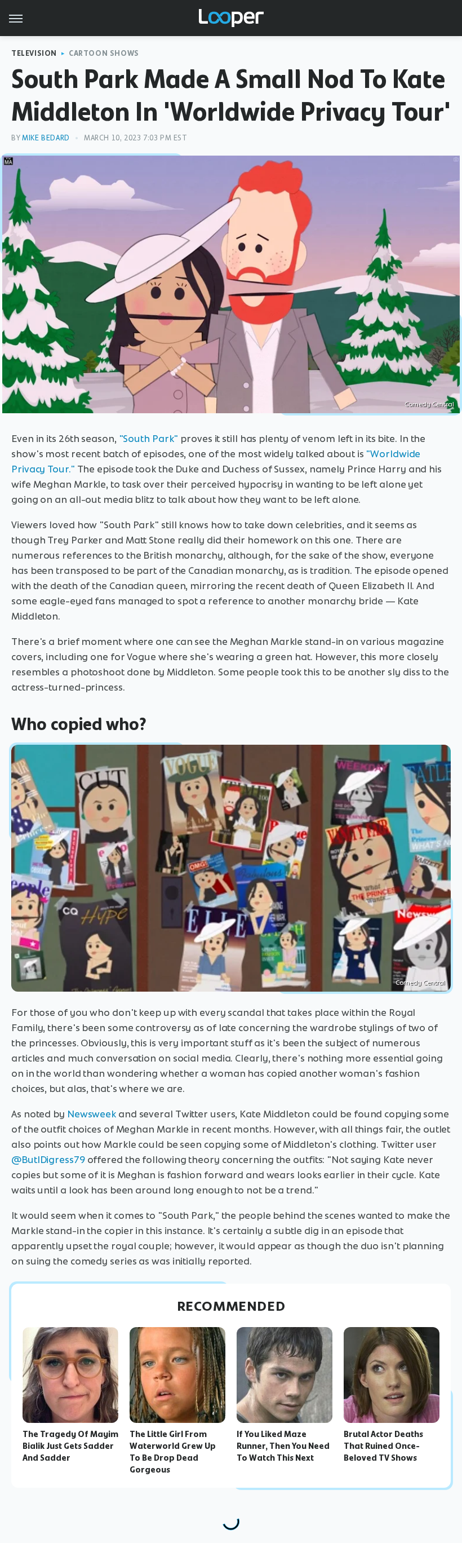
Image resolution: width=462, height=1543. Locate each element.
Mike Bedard (46, 138)
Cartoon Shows (104, 53)
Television (34, 53)
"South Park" (149, 438)
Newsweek (91, 1114)
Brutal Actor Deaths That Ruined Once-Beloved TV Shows (383, 1446)
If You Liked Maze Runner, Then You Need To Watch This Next (283, 1446)
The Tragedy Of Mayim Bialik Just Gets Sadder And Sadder (70, 1446)
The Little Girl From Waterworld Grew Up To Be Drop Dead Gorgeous (173, 1452)
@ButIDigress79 (48, 1159)
